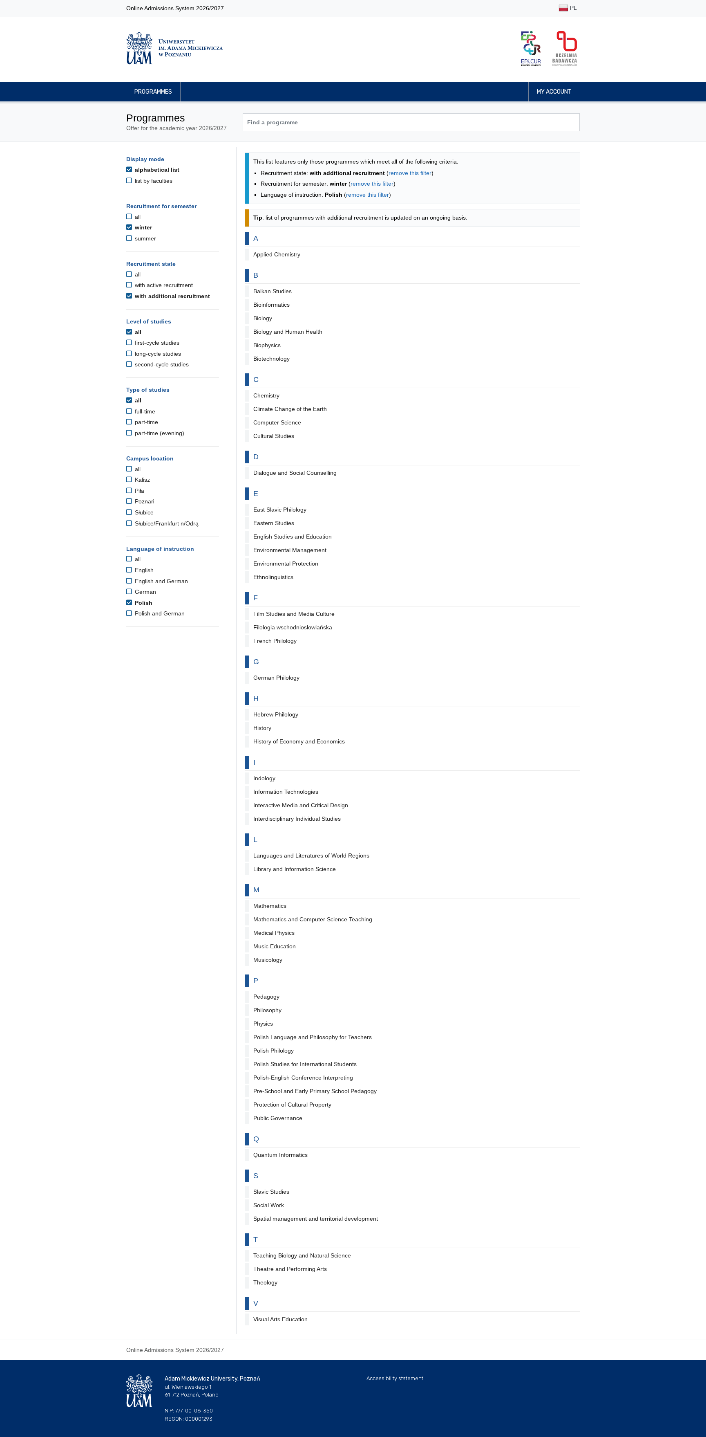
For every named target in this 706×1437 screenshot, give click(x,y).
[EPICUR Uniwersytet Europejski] (531, 48)
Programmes (153, 91)
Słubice (143, 512)
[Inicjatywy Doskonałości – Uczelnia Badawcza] (565, 48)
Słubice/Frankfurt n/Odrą (166, 523)
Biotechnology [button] (271, 358)
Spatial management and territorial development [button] (315, 1218)
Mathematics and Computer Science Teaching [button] (312, 919)
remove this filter (410, 173)
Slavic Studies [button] (271, 1191)
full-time (144, 411)
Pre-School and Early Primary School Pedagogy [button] (315, 1091)
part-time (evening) (158, 433)
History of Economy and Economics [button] (299, 741)
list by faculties (152, 180)
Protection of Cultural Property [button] (292, 1104)
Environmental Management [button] (289, 550)
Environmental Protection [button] (285, 563)
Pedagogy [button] (266, 996)
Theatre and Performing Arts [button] (290, 1269)
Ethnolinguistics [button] (273, 577)
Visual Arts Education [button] (280, 1319)
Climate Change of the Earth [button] (290, 409)
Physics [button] (263, 1023)
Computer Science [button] (277, 422)
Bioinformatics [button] (271, 304)
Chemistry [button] (266, 395)
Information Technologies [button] (285, 791)
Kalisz (141, 479)
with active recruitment (163, 285)
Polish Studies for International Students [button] (305, 1064)
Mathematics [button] (269, 906)
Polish (142, 602)
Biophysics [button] (267, 345)
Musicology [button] (267, 960)
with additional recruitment (171, 296)
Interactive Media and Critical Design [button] (300, 805)
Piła (138, 490)
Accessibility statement (394, 1378)
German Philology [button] (276, 677)
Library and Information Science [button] (294, 869)
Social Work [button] (268, 1205)
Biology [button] (262, 318)
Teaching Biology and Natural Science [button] (302, 1255)
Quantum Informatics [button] (280, 1155)
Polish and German (159, 613)
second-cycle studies (161, 364)
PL (572, 7)
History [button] (262, 728)
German (144, 591)
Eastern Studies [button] (273, 523)
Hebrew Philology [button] (275, 714)
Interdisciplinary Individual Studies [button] (297, 818)
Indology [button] (264, 778)
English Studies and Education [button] (292, 536)
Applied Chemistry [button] (276, 254)
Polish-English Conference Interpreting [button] (303, 1077)
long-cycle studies (157, 353)
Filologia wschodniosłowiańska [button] (292, 627)
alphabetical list (156, 169)
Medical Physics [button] (274, 933)
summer (144, 238)
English (143, 570)
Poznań (143, 501)
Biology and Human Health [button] (287, 331)
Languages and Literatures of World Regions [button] (311, 855)
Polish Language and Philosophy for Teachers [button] (312, 1037)
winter (142, 227)
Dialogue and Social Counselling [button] (295, 472)
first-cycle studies (156, 342)
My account (554, 91)
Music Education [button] (274, 946)
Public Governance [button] (277, 1118)
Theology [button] (265, 1282)
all (137, 216)
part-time (145, 422)
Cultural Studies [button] (273, 436)
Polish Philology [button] (273, 1050)
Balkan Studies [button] (272, 291)
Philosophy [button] (267, 1010)
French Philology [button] (275, 641)
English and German (160, 581)
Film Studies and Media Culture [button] (294, 614)
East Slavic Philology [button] (279, 509)
